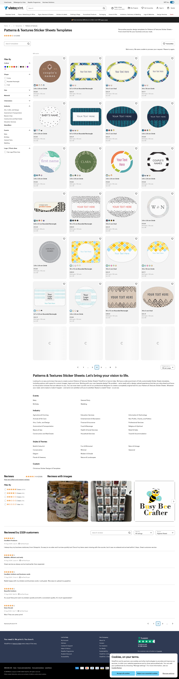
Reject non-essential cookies (147, 673)
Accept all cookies (123, 673)
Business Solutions (48, 2)
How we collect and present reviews (17, 479)
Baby (34, 400)
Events (6, 130)
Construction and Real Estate (43, 433)
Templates (19, 26)
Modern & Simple (87, 453)
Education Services (87, 415)
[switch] (170, 2)
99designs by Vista (20, 2)
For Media (102, 648)
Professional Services (136, 422)
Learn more (104, 20)
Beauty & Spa (37, 430)
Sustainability (103, 651)
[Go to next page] (172, 623)
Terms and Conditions (38, 667)
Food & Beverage (87, 426)
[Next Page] (116, 367)
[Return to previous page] (148, 623)
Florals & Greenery (39, 457)
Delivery (63, 643)
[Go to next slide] (174, 501)
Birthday (36, 404)
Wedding (84, 404)
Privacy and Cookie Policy (24, 667)
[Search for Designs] (28, 44)
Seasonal (132, 450)
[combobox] (65, 8)
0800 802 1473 (8, 667)
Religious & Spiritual (136, 426)
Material (7, 95)
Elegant (35, 453)
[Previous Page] (78, 367)
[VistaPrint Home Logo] (14, 8)
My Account (64, 640)
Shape (6, 74)
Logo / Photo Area (10, 148)
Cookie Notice (117, 668)
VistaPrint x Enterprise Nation (108, 654)
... (11, 26)
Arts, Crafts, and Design (41, 422)
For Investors (103, 646)
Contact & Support (67, 646)
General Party (85, 400)
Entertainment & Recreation (90, 419)
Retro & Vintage (134, 446)
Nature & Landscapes (88, 457)
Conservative (37, 450)
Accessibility (65, 656)
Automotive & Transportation (43, 426)
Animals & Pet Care (39, 419)
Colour (6, 63)
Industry (7, 106)
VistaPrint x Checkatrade (107, 656)
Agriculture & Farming (40, 415)
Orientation (8, 101)
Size (5, 90)
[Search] (104, 8)
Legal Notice (48, 667)
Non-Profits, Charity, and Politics (140, 419)
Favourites (169, 44)
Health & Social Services (89, 430)
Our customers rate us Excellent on (150, 651)
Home (6, 26)
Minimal (83, 450)
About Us (102, 640)
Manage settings (168, 673)
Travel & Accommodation (137, 433)
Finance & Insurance (88, 422)
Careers (101, 643)
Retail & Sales (133, 430)
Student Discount (66, 654)
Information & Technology (138, 415)
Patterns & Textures (31, 26)
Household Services (88, 433)
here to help (17, 643)
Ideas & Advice (65, 648)
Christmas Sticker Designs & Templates (46, 468)
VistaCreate (7, 2)
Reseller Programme (34, 2)
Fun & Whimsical (86, 446)
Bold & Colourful (39, 446)
